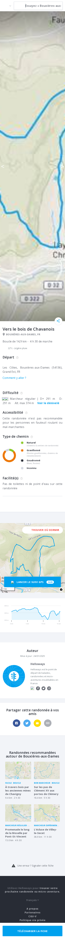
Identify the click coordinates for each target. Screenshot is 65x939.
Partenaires (32, 912)
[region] (32, 558)
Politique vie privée (32, 920)
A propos (32, 908)
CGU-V (32, 916)
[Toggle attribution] (61, 590)
